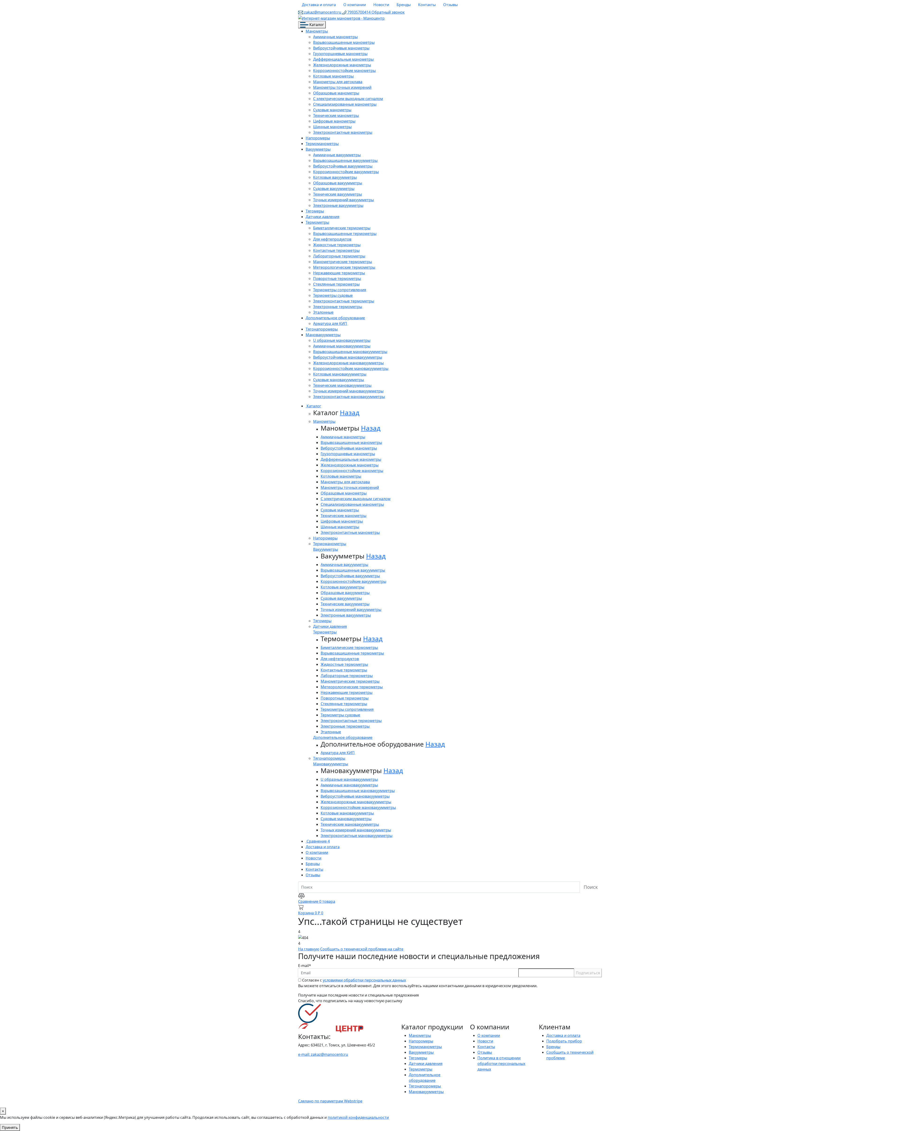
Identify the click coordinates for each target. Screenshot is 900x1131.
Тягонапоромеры (322, 329)
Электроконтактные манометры (342, 132)
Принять (10, 1127)
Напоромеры (318, 138)
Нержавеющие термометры (339, 272)
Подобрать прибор (564, 1041)
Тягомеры (315, 211)
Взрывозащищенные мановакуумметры (350, 351)
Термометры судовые (333, 295)
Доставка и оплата (319, 4)
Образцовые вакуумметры (337, 183)
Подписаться (588, 972)
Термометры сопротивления (339, 289)
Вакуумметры (318, 149)
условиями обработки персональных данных (364, 980)
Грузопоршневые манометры (340, 53)
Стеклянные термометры (336, 284)
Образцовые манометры (336, 93)
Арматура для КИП (330, 323)
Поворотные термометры (337, 278)
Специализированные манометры (344, 104)
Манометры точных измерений (342, 87)
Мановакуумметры (323, 334)
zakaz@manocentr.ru (322, 12)
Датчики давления (322, 216)
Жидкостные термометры (336, 244)
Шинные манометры (332, 126)
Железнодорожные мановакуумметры (348, 362)
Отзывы (450, 4)
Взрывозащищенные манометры (344, 42)
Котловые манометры (333, 76)
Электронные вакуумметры (338, 205)
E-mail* (304, 965)
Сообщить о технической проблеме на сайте (361, 949)
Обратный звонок (388, 12)
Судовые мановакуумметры (338, 379)
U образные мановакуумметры (341, 340)
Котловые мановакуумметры (339, 374)
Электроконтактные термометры (343, 301)
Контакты (427, 4)
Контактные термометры (336, 250)
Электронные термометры (337, 306)
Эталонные (323, 312)
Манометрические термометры (342, 261)
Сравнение (318, 841)
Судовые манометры (332, 109)
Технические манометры (336, 115)
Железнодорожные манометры (342, 64)
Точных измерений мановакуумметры (348, 391)
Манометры (317, 31)
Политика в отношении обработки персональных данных (501, 1063)
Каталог (316, 24)
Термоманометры (322, 143)
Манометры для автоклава (337, 81)
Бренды (404, 4)
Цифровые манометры (334, 121)
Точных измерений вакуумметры (343, 199)
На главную (308, 949)
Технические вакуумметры (337, 194)
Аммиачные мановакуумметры (341, 346)
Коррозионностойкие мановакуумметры (350, 368)
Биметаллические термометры (341, 228)
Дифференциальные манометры (343, 59)
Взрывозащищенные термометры (344, 233)
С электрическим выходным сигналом (348, 98)
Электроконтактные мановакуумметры (349, 396)
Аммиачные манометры (335, 36)
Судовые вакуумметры (333, 188)
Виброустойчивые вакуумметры (342, 166)
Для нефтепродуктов (332, 239)
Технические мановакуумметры (342, 385)
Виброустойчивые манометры (341, 48)
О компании (354, 4)
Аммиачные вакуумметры (337, 154)
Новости (381, 4)
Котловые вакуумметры (335, 177)
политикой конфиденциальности (358, 1117)
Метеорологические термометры (344, 267)
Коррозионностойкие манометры (344, 70)
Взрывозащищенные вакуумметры (345, 160)
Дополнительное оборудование (335, 317)
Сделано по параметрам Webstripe (330, 1101)
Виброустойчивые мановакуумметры (347, 357)
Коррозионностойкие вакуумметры (346, 171)
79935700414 (358, 12)
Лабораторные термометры (339, 256)
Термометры (317, 222)
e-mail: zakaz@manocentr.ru (323, 1054)
